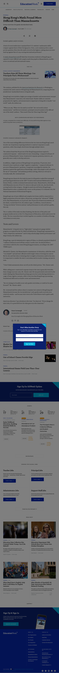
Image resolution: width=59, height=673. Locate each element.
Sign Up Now (29, 344)
